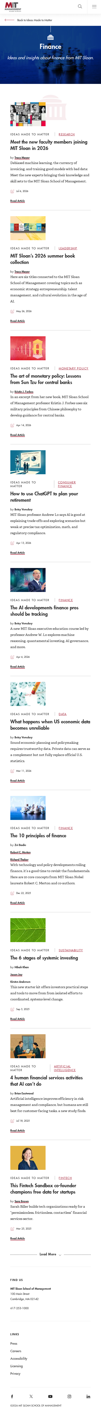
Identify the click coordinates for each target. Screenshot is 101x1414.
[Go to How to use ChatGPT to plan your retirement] (28, 462)
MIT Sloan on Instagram (69, 1398)
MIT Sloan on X (31, 1398)
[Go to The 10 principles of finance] (28, 808)
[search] (80, 7)
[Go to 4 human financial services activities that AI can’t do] (28, 1046)
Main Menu (94, 7)
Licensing (16, 1366)
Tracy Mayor (22, 157)
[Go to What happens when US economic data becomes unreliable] (28, 694)
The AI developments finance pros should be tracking (44, 610)
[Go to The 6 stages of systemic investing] (28, 930)
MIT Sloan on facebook (12, 1398)
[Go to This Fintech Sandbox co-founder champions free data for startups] (28, 1158)
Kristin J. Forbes (24, 391)
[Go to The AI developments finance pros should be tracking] (28, 580)
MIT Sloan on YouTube (49, 1399)
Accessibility (18, 1358)
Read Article (17, 201)
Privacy (15, 1373)
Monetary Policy (73, 368)
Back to (34, 20)
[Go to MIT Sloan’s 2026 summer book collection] (28, 228)
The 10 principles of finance (38, 835)
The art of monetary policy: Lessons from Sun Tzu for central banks (45, 379)
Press (13, 1343)
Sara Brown (22, 1201)
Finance (66, 600)
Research (67, 134)
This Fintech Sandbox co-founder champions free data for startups (43, 1188)
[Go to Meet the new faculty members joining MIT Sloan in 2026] (28, 114)
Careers (15, 1351)
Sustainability (71, 950)
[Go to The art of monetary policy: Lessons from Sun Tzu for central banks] (28, 348)
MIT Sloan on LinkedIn (88, 1398)
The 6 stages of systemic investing (44, 958)
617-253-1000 (19, 1308)
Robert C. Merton (20, 852)
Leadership (68, 248)
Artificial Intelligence (65, 1068)
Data (62, 714)
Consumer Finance (67, 484)
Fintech (65, 1178)
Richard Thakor (19, 859)
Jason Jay (16, 974)
